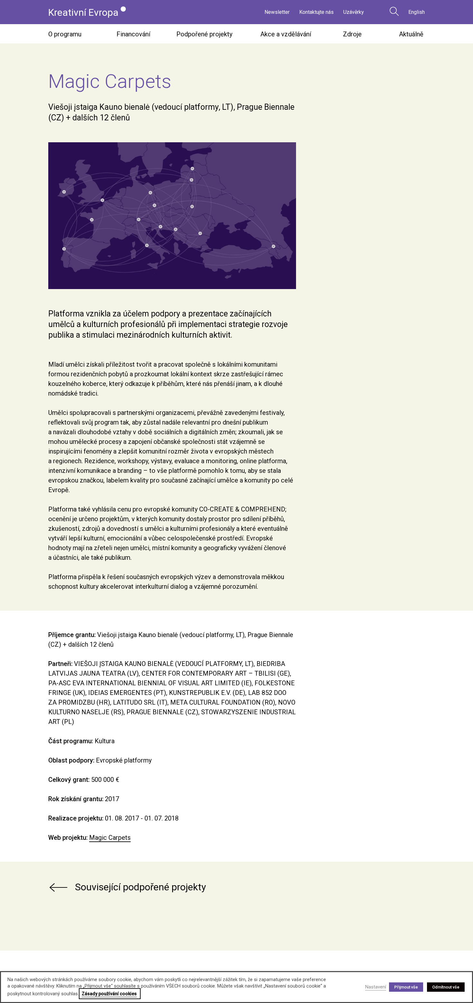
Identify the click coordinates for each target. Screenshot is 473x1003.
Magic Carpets (110, 837)
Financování (133, 34)
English (416, 12)
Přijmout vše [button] (406, 987)
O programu (64, 34)
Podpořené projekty (204, 34)
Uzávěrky (353, 12)
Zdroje (352, 34)
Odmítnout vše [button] (445, 987)
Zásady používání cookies (109, 993)
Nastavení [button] (375, 987)
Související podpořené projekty (140, 887)
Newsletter (277, 12)
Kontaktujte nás (316, 12)
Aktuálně (411, 34)
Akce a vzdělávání (285, 34)
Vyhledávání (394, 11)
